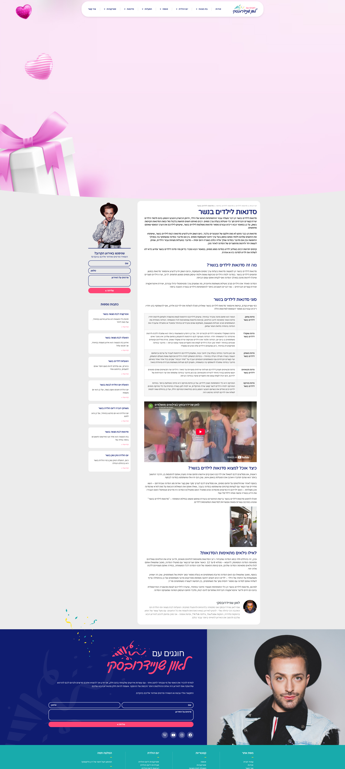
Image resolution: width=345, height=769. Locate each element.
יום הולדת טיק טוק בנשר (117, 455)
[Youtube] (173, 735)
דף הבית (253, 206)
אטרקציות (111, 9)
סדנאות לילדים (242, 206)
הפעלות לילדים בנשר (118, 361)
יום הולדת (183, 9)
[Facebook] (190, 735)
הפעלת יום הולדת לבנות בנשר (114, 384)
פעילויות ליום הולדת (149, 765)
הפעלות (148, 9)
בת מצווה (203, 9)
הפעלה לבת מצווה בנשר (117, 337)
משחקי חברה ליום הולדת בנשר (113, 408)
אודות (218, 9)
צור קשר (92, 9)
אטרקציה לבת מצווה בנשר (116, 314)
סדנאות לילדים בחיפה (225, 206)
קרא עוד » (125, 327)
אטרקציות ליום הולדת (148, 762)
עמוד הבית (248, 762)
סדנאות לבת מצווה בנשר (117, 431)
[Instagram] (182, 735)
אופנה (165, 9)
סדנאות (130, 9)
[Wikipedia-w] (165, 735)
